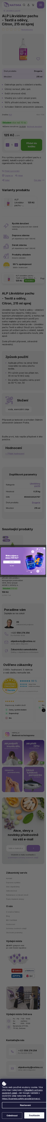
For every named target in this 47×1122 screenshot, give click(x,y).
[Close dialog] (44, 548)
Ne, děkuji (12, 565)
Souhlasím (34, 1115)
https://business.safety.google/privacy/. (21, 1098)
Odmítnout (12, 1115)
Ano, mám (12, 561)
